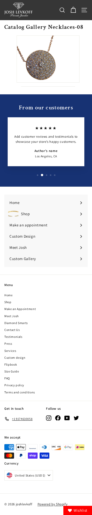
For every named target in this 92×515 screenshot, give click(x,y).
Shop (8, 302)
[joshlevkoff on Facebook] (58, 418)
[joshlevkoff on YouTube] (67, 418)
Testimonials (13, 337)
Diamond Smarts (16, 323)
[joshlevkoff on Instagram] (48, 418)
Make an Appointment (20, 309)
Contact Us (12, 330)
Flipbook (10, 364)
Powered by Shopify (53, 504)
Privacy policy (14, 385)
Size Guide (11, 371)
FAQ (7, 378)
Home (8, 295)
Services (10, 351)
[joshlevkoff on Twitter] (76, 418)
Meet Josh (11, 316)
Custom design (14, 357)
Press (8, 343)
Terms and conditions (19, 392)
